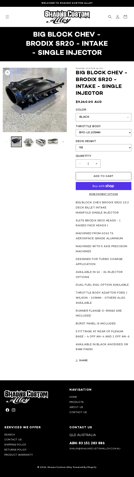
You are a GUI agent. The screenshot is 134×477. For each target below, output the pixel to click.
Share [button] (83, 360)
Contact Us (78, 412)
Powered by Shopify (85, 467)
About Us (76, 407)
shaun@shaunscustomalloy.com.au (95, 449)
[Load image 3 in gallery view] (28, 142)
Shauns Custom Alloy (59, 467)
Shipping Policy (15, 445)
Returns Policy (15, 450)
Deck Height (86, 141)
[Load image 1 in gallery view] (16, 142)
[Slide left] (6, 142)
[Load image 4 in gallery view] (41, 142)
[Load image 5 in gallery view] (53, 142)
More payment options (103, 194)
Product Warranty (18, 455)
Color (81, 109)
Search (9, 435)
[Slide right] (63, 142)
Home (73, 397)
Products (76, 402)
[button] (7, 17)
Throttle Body (88, 126)
